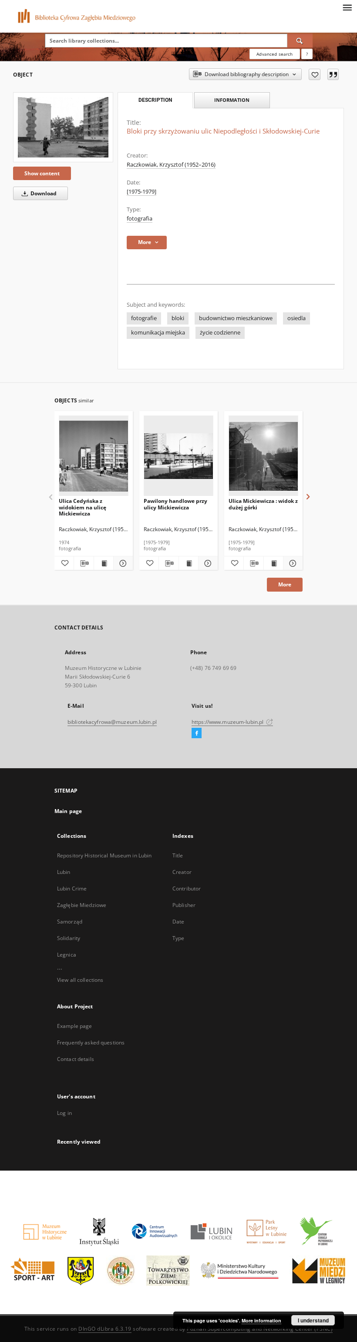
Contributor (186, 888)
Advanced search (274, 54)
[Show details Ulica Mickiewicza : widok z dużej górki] (291, 563)
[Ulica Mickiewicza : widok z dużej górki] (263, 456)
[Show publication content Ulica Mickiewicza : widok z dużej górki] (273, 563)
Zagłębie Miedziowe (81, 905)
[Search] (300, 40)
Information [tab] (231, 100)
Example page (74, 1026)
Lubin (64, 872)
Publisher (183, 905)
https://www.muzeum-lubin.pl (228, 722)
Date (178, 921)
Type (178, 938)
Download (43, 193)
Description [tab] (155, 100)
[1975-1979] (141, 191)
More (284, 584)
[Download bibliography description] (83, 563)
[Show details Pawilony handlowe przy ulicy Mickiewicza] (206, 563)
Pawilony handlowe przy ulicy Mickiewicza (175, 504)
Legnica (66, 954)
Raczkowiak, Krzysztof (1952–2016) (171, 164)
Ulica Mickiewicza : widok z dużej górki (263, 504)
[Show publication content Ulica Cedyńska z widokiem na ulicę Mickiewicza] (103, 563)
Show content (42, 173)
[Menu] (347, 7)
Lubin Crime (72, 888)
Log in (64, 1113)
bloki (178, 318)
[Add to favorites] (314, 74)
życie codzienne (220, 332)
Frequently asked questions (91, 1042)
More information (261, 1320)
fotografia (139, 218)
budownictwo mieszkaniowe (236, 318)
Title (177, 855)
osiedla (296, 318)
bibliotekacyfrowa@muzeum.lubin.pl (112, 722)
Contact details (75, 1059)
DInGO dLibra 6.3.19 (104, 1328)
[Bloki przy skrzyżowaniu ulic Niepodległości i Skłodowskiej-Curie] (63, 127)
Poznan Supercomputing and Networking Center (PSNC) (260, 1328)
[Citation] (333, 74)
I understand (313, 1320)
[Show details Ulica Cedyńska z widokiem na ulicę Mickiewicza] (121, 563)
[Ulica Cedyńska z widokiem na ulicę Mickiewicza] (93, 456)
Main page (68, 811)
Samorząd (69, 921)
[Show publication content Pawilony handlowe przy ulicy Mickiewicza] (188, 563)
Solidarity (68, 938)
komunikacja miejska (158, 332)
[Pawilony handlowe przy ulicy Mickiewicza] (178, 456)
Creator (182, 872)
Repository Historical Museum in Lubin (104, 855)
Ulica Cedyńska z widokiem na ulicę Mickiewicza (82, 507)
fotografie (144, 318)
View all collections (80, 980)
